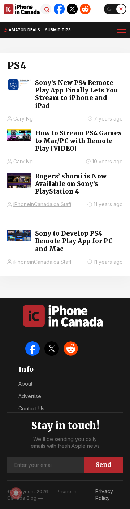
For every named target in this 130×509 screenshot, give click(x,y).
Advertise (29, 396)
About (25, 384)
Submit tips (58, 30)
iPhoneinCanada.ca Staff (42, 204)
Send (103, 465)
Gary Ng (23, 118)
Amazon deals (24, 30)
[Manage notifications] (16, 493)
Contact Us (31, 408)
